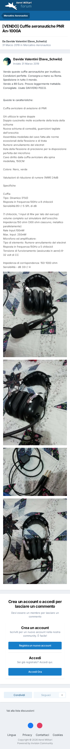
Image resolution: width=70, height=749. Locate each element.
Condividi (19, 695)
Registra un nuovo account (35, 645)
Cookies (58, 734)
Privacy (27, 734)
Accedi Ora (35, 671)
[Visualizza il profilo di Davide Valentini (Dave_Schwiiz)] (7, 61)
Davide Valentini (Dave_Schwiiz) (26, 41)
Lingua (12, 734)
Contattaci (42, 734)
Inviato (26, 63)
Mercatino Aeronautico (37, 45)
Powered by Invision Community (35, 743)
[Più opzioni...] (63, 61)
